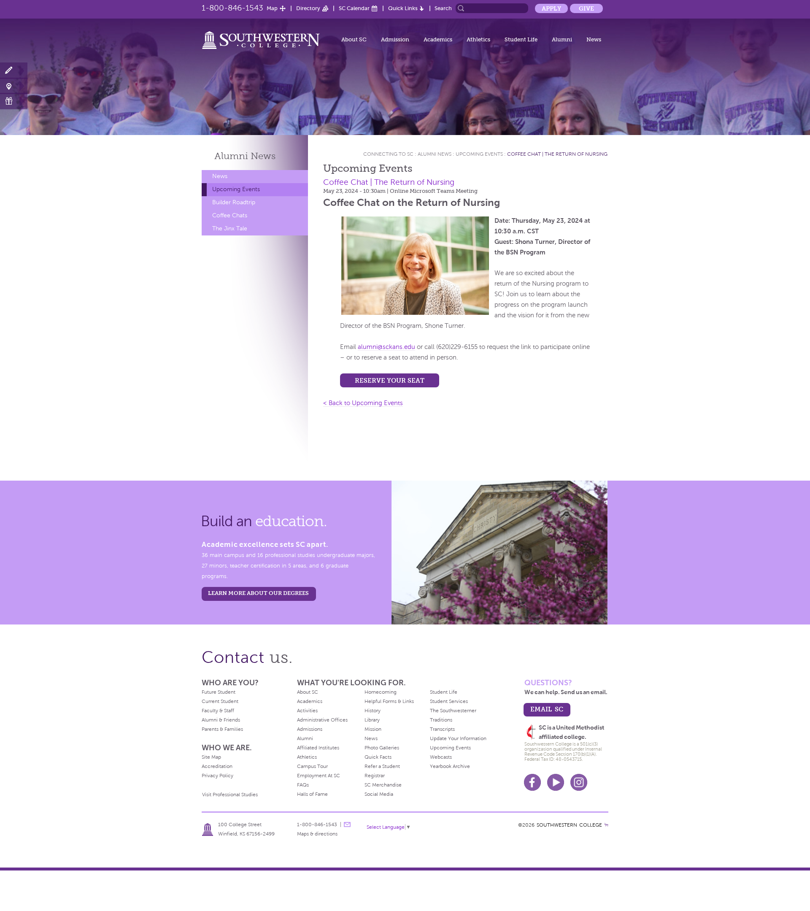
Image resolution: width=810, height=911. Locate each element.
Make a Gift (13, 101)
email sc (546, 709)
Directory (308, 8)
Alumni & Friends (221, 720)
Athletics (478, 39)
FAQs (303, 785)
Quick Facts (378, 757)
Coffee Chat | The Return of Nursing (557, 154)
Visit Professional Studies (230, 794)
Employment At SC (318, 776)
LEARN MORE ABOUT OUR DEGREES (258, 593)
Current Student (220, 701)
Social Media (378, 794)
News (593, 39)
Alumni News (434, 154)
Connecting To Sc (388, 154)
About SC (354, 39)
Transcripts (442, 729)
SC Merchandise (383, 785)
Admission (395, 39)
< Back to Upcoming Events (363, 403)
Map (272, 8)
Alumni (562, 39)
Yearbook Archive (450, 766)
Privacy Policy (217, 776)
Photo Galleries (381, 748)
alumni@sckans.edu (386, 346)
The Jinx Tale (229, 228)
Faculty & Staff (218, 711)
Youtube (555, 782)
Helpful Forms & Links (389, 701)
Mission (372, 729)
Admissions (309, 729)
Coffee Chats (229, 215)
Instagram (578, 782)
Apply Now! (13, 70)
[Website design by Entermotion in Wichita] (606, 825)
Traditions (441, 720)
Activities (307, 711)
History (372, 711)
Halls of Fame (312, 794)
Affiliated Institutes (318, 748)
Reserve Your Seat (389, 380)
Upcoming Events (236, 189)
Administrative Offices (322, 720)
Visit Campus (13, 86)
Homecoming (380, 692)
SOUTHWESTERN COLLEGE (569, 825)
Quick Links (403, 8)
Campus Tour (312, 766)
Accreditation (217, 766)
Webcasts (441, 757)
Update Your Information (458, 738)
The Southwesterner (453, 711)
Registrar (374, 776)
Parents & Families (222, 729)
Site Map (211, 757)
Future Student (218, 692)
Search (443, 8)
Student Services (449, 701)
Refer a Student (382, 766)
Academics (438, 39)
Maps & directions (317, 834)
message (347, 824)
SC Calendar (354, 8)
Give (586, 8)
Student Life (521, 39)
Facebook (532, 782)
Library (372, 720)
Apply (551, 8)
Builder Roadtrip (233, 202)
